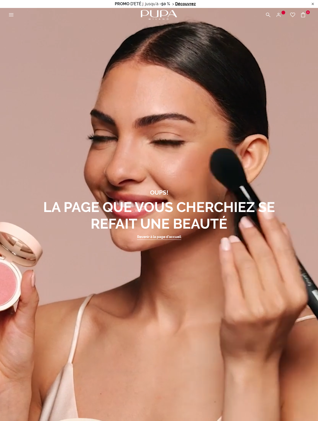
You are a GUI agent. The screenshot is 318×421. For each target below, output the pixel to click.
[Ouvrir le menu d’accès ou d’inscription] (280, 15)
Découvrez (185, 3)
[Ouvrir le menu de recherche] (268, 15)
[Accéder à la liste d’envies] (292, 15)
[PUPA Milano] (159, 14)
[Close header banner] (313, 4)
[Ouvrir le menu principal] (11, 15)
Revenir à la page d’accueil (159, 237)
